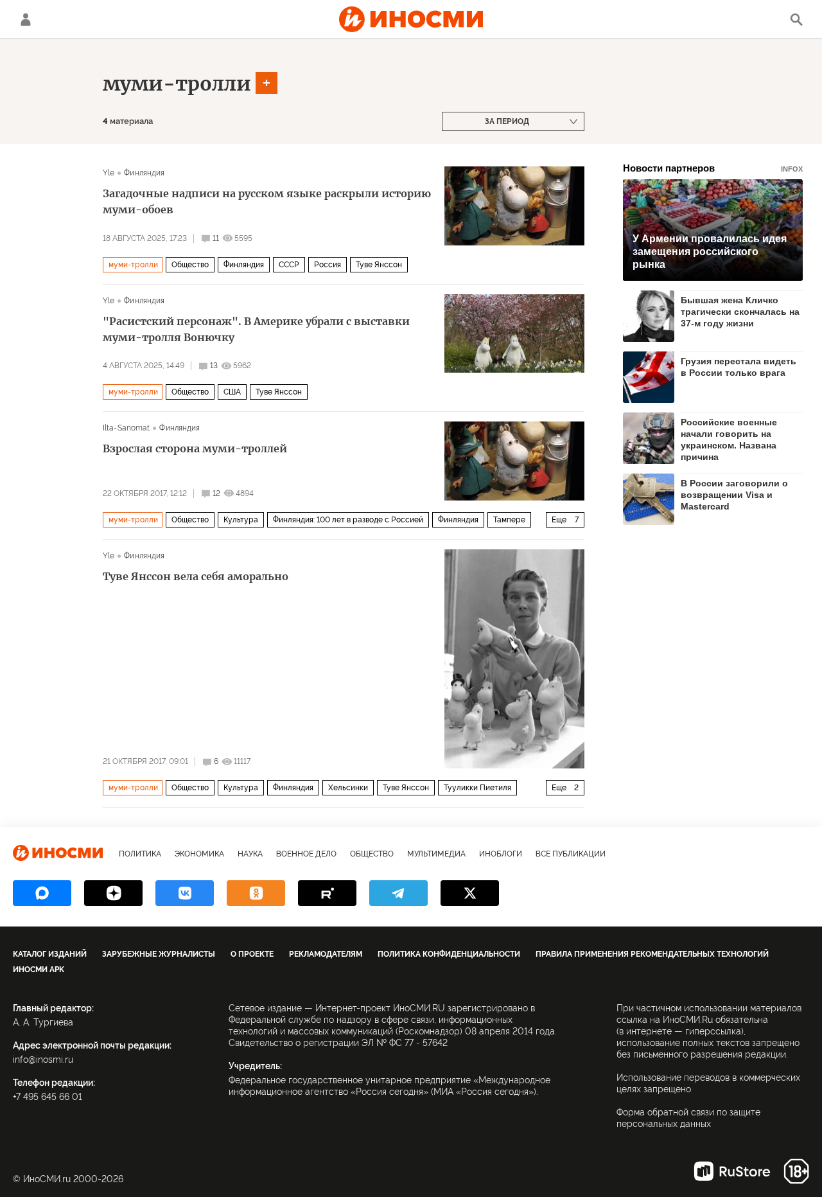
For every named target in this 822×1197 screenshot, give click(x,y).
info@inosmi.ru (43, 1059)
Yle (108, 172)
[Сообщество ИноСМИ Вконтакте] (184, 893)
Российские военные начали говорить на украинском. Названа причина (729, 439)
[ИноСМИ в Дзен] (113, 893)
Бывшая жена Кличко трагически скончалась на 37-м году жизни (740, 311)
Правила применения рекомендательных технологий (652, 954)
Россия (327, 264)
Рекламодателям (325, 954)
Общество (190, 264)
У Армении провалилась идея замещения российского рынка (710, 251)
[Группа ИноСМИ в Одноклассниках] (256, 893)
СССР (289, 264)
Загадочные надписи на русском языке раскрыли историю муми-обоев (267, 201)
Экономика (199, 854)
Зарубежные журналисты (158, 954)
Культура (240, 519)
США (232, 391)
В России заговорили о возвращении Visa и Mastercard (734, 494)
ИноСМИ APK (38, 969)
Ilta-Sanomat (126, 427)
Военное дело (306, 854)
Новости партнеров (713, 168)
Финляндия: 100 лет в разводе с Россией (348, 519)
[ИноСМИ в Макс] (42, 893)
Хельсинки (348, 787)
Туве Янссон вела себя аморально (195, 576)
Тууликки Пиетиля (477, 787)
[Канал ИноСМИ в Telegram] (398, 893)
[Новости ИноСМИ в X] (470, 893)
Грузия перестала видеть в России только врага (738, 367)
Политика (140, 854)
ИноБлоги (500, 854)
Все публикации (571, 854)
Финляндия (144, 172)
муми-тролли (177, 83)
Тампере (509, 519)
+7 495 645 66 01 (47, 1097)
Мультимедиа (436, 854)
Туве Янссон (379, 264)
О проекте (252, 954)
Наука (250, 854)
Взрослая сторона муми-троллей (195, 448)
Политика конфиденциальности (449, 954)
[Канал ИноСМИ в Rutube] (327, 893)
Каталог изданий (50, 954)
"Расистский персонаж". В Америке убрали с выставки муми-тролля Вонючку (256, 329)
